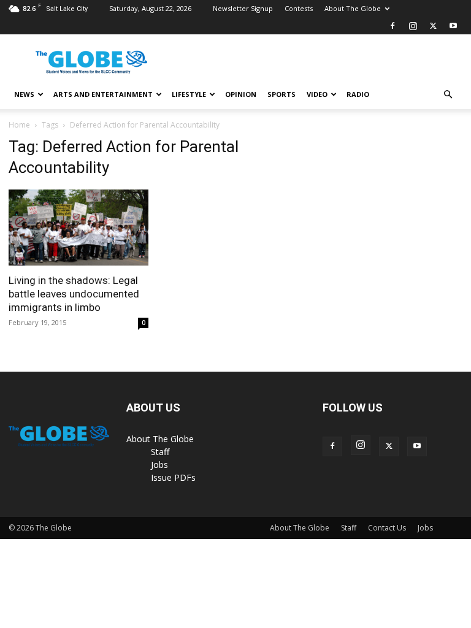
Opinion (240, 94)
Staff (160, 452)
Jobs (159, 464)
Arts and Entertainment (103, 94)
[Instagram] (413, 25)
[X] (433, 25)
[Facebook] (392, 25)
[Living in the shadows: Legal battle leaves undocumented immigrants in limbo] (78, 228)
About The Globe (352, 8)
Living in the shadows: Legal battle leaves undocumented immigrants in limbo (74, 293)
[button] (447, 95)
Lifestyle (189, 94)
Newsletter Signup (243, 8)
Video (317, 94)
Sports (281, 94)
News (24, 94)
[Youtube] (453, 25)
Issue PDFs (173, 477)
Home (19, 125)
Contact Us (387, 528)
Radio (358, 94)
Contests (299, 8)
